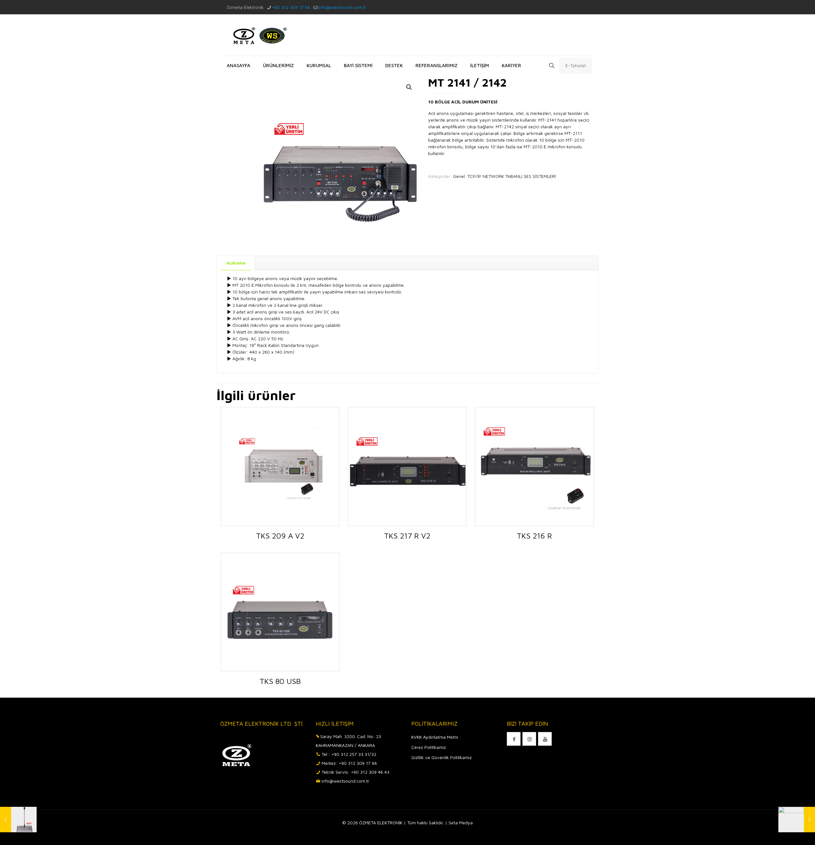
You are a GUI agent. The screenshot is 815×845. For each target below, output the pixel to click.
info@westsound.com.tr (342, 7)
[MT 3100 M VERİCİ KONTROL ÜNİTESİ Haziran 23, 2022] (796, 819)
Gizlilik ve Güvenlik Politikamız (441, 757)
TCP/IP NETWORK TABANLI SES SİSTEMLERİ (511, 176)
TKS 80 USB (280, 681)
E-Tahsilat (575, 65)
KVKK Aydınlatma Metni (434, 737)
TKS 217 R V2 (407, 535)
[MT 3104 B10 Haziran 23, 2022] (18, 819)
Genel (459, 176)
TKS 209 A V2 (280, 535)
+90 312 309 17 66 (291, 7)
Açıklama (235, 262)
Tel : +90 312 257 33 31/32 (349, 754)
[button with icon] (514, 739)
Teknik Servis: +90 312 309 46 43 (355, 772)
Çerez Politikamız (428, 747)
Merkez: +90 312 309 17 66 (349, 763)
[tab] (236, 263)
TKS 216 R (534, 535)
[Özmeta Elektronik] (258, 35)
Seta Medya (461, 822)
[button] (409, 87)
